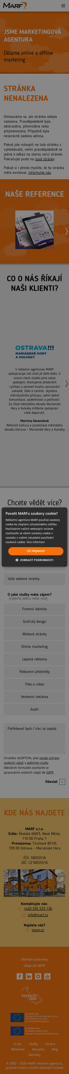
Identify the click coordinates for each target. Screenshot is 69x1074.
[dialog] (34, 537)
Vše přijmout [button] (36, 551)
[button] (34, 560)
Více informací (36, 542)
